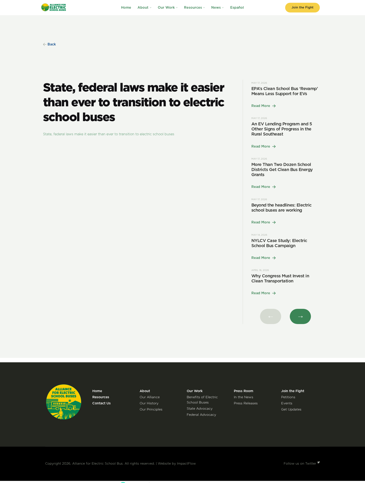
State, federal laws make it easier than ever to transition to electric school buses (108, 134)
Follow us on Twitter (300, 463)
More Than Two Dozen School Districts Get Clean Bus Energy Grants (282, 170)
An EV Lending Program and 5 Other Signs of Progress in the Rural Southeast (281, 129)
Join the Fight (302, 7)
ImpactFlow (186, 463)
